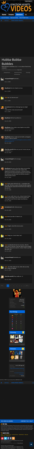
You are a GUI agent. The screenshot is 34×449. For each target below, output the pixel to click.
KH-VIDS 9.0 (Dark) (7, 421)
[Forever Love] (12, 337)
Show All (22, 344)
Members (19, 14)
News (2, 434)
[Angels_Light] (16, 353)
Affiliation (8, 435)
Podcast (26, 434)
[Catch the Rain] (12, 341)
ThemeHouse (20, 443)
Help (31, 421)
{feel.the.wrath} (9, 149)
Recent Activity (18, 72)
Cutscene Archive (7, 434)
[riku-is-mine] (21, 353)
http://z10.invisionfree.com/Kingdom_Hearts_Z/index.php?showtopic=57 (18, 140)
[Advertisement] (17, 40)
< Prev (1, 285)
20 (23, 349)
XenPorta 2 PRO (3, 379)
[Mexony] (16, 341)
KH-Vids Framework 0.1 (6, 441)
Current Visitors (5, 17)
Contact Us (25, 421)
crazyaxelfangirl (9, 78)
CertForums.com (20, 448)
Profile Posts (7, 72)
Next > (27, 285)
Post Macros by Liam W (18, 440)
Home (4, 14)
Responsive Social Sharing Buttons (8, 448)
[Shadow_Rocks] (12, 353)
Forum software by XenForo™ (7, 440)
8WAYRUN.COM (19, 379)
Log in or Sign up (28, 1)
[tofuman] (12, 357)
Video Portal (21, 434)
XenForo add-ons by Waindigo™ (7, 445)
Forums (11, 14)
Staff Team (3, 435)
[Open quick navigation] (33, 20)
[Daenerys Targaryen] (21, 337)
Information (17, 74)
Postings (28, 72)
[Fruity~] (21, 341)
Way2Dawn (7, 88)
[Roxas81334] (21, 357)
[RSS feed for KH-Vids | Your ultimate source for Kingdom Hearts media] (13, 438)
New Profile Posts (24, 17)
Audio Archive (15, 434)
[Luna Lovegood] (16, 337)
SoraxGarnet (8, 107)
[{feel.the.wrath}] (16, 357)
